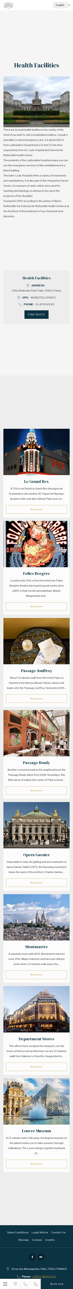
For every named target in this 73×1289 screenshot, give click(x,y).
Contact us (58, 1232)
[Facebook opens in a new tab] (32, 1257)
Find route (36, 314)
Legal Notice (40, 1232)
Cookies (37, 1239)
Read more (36, 509)
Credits (50, 1239)
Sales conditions (18, 1232)
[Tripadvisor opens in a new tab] (40, 1257)
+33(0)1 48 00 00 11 (44, 1276)
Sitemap (23, 1239)
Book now (56, 1283)
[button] (5, 1284)
